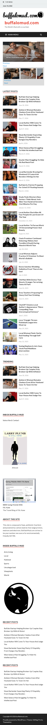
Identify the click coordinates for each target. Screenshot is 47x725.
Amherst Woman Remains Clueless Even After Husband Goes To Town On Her (31, 112)
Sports (6, 563)
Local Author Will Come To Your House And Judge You (30, 124)
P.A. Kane (6, 507)
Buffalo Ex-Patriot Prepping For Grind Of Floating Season (31, 186)
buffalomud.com (22, 23)
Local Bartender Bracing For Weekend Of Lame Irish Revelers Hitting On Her (31, 174)
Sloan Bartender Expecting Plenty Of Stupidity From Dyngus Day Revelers (30, 137)
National (7, 560)
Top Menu (9, 2)
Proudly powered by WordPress (14, 720)
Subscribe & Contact (11, 420)
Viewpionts (8, 571)
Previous (6, 63)
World (6, 575)
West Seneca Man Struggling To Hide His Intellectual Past (31, 149)
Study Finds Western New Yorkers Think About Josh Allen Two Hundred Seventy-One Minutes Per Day (31, 200)
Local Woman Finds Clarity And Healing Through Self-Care (30, 335)
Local (6, 556)
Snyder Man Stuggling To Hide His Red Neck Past (31, 161)
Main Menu (13, 34)
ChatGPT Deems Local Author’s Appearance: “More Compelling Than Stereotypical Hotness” (31, 308)
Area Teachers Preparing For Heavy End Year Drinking (31, 294)
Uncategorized (10, 567)
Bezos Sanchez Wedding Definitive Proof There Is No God (30, 269)
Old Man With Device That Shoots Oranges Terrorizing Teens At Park (30, 282)
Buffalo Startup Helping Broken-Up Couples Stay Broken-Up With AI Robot (30, 99)
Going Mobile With (15, 505)
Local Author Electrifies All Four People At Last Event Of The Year (31, 214)
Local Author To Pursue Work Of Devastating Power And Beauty (31, 227)
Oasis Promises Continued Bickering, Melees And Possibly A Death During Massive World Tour (30, 241)
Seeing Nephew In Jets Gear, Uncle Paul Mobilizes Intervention (30, 348)
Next (5, 66)
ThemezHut (7, 722)
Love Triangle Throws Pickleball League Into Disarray (28, 322)
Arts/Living (8, 552)
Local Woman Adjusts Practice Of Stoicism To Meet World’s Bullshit (31, 256)
